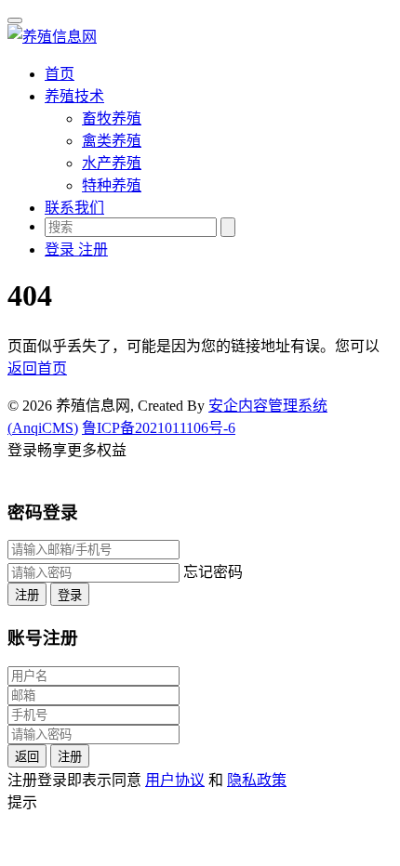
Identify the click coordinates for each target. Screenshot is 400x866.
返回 (27, 757)
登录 (70, 595)
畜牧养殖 (111, 118)
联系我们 (74, 208)
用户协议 (175, 780)
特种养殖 (111, 185)
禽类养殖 (111, 141)
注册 (27, 595)
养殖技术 (74, 96)
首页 (59, 74)
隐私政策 (257, 780)
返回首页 (37, 368)
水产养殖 (111, 163)
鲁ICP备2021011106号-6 (158, 428)
